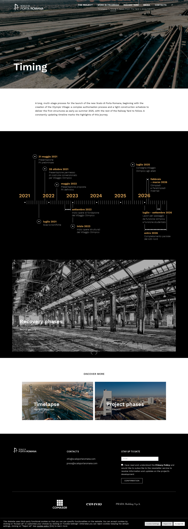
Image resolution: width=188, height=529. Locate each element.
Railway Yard (131, 5)
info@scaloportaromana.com (81, 459)
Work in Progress (108, 5)
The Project (85, 5)
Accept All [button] (179, 524)
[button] (93, 353)
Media (146, 5)
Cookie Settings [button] (152, 524)
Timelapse (102, 9)
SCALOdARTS (148, 9)
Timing (113, 9)
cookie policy (43, 526)
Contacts (161, 5)
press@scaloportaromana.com (82, 463)
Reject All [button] (167, 524)
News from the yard (129, 9)
